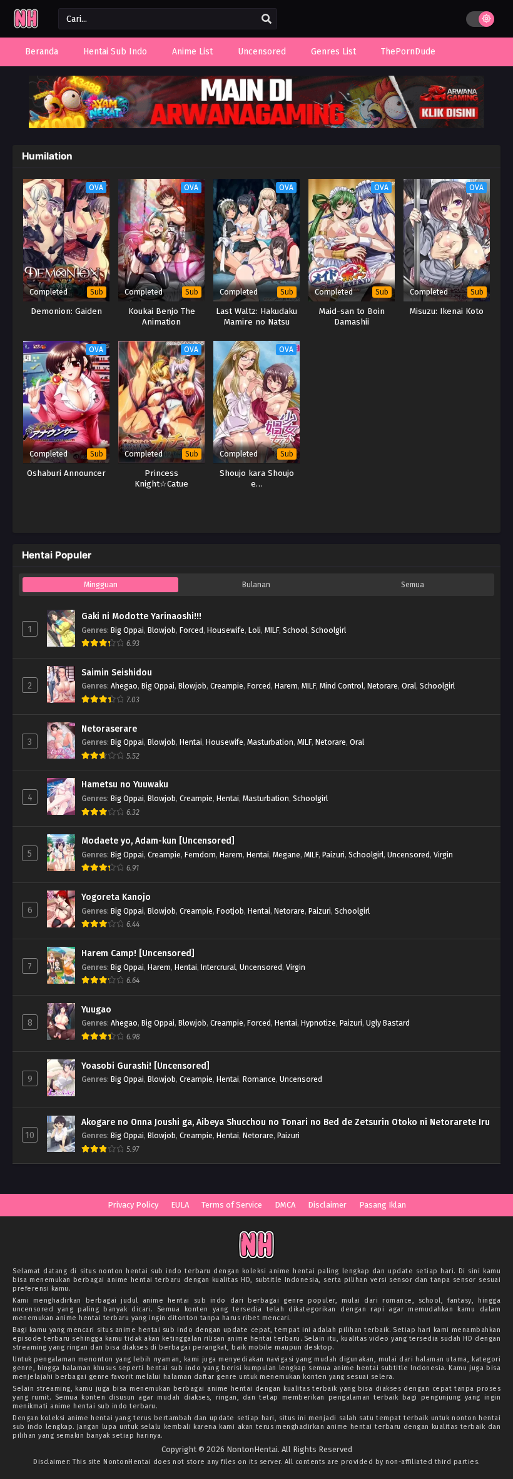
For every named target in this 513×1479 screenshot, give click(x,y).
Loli (254, 630)
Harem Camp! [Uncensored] (138, 953)
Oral (409, 685)
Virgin (443, 854)
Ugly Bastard (388, 1022)
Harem (286, 685)
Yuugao (96, 1009)
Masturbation (270, 742)
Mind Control (341, 685)
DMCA (285, 1204)
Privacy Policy (133, 1204)
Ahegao (124, 685)
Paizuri (333, 854)
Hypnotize (318, 1022)
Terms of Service (231, 1204)
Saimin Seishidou (116, 672)
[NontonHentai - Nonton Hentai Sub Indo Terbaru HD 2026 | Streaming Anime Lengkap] (26, 26)
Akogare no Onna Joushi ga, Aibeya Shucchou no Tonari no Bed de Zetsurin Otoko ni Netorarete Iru (285, 1122)
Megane (286, 854)
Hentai (191, 742)
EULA (180, 1204)
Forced (191, 630)
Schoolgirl (328, 630)
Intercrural (218, 967)
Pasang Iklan (382, 1204)
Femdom (200, 854)
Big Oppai (127, 630)
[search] (266, 19)
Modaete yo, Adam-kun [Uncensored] (158, 840)
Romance (259, 1079)
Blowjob (162, 630)
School (295, 630)
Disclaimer (327, 1204)
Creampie (226, 685)
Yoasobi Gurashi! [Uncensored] (145, 1066)
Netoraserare (109, 729)
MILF (272, 630)
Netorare (382, 685)
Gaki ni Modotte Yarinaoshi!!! (141, 616)
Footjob (230, 911)
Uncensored (408, 854)
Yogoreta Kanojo (116, 897)
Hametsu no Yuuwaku (124, 784)
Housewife (226, 630)
